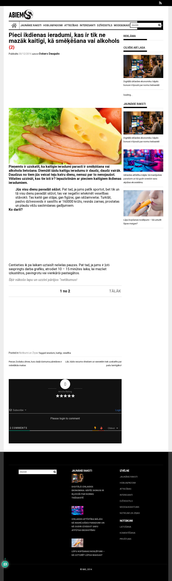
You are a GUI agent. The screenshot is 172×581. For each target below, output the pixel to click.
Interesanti (87, 25)
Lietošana (125, 527)
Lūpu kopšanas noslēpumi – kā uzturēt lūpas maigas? (88, 553)
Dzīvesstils (104, 25)
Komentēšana (127, 533)
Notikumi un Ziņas (28, 352)
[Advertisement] (65, 82)
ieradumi (51, 353)
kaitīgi (59, 353)
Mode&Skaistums (125, 25)
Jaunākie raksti (30, 25)
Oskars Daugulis (49, 53)
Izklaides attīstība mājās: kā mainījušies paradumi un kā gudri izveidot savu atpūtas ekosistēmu (88, 524)
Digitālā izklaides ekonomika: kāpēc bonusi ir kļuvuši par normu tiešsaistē (88, 492)
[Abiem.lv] (14, 25)
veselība (67, 353)
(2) (11, 47)
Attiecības (71, 25)
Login (118, 410)
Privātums (125, 539)
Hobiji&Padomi (53, 25)
